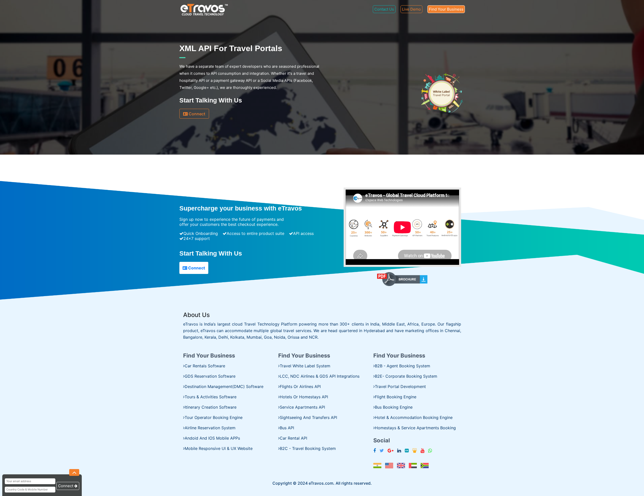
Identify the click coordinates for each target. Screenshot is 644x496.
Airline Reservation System (210, 427)
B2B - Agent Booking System (402, 365)
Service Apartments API (302, 407)
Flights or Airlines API (300, 386)
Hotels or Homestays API (304, 396)
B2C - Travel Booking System (308, 448)
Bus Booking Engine (394, 407)
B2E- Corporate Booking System (406, 376)
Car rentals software (205, 365)
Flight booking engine (395, 396)
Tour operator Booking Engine (214, 417)
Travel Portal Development (400, 386)
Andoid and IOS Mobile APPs (212, 438)
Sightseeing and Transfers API (308, 417)
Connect (196, 113)
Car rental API (293, 438)
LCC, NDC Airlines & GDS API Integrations (319, 376)
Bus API (287, 427)
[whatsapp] (430, 450)
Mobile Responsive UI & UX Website (219, 448)
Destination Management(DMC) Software (224, 386)
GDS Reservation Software (210, 376)
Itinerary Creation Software (210, 407)
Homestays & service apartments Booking (415, 427)
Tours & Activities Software (210, 396)
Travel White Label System (305, 365)
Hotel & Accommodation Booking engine (414, 417)
